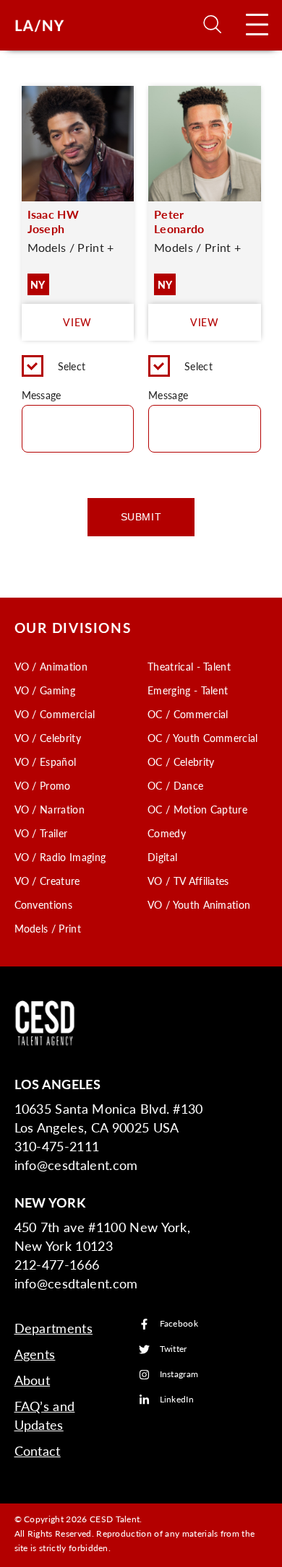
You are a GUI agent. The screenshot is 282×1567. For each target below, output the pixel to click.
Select (72, 366)
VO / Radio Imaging (60, 857)
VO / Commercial (54, 714)
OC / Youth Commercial (203, 737)
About (32, 1380)
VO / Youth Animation (199, 904)
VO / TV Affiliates (188, 880)
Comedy (167, 833)
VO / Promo (42, 785)
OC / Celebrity (181, 761)
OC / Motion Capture (197, 809)
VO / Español (45, 761)
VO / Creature (47, 880)
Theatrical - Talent (189, 666)
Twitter (173, 1349)
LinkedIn (177, 1399)
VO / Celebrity (47, 737)
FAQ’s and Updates (44, 1415)
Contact (37, 1450)
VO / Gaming (45, 690)
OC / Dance (175, 785)
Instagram (179, 1374)
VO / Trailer (41, 833)
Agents (35, 1354)
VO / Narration (49, 809)
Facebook (179, 1324)
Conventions (43, 904)
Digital (162, 857)
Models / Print (47, 928)
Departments (53, 1328)
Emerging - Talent (188, 690)
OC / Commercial (188, 714)
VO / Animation (50, 666)
